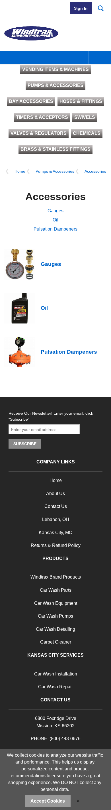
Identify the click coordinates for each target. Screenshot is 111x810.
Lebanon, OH (55, 519)
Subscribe (24, 443)
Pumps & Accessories (55, 171)
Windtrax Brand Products (55, 577)
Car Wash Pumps (55, 616)
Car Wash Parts (55, 590)
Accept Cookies (47, 801)
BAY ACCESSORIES (31, 101)
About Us (55, 493)
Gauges (55, 210)
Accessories (95, 171)
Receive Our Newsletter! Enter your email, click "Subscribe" (51, 416)
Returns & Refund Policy (56, 545)
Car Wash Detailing (55, 629)
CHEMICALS (86, 133)
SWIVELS (84, 117)
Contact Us (55, 506)
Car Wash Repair (55, 686)
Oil (55, 219)
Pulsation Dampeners (55, 229)
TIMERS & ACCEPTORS (42, 117)
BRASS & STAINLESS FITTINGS (55, 149)
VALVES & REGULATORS (39, 133)
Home (20, 171)
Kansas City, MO (55, 532)
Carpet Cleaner (55, 642)
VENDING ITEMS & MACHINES (55, 69)
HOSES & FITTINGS (80, 101)
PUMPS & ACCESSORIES (55, 85)
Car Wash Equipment (55, 603)
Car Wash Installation (55, 673)
